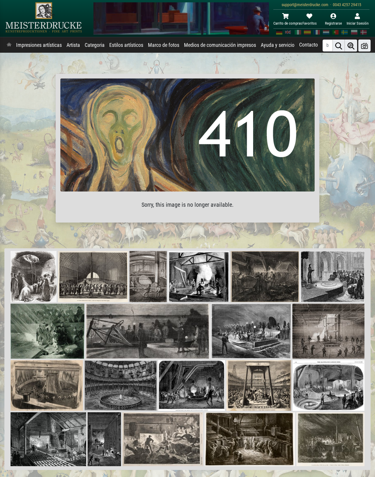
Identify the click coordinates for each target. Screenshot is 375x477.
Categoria (95, 45)
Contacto (308, 45)
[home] (9, 45)
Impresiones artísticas (39, 45)
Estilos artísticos (126, 45)
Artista (73, 45)
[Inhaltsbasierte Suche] (351, 46)
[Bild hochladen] (364, 46)
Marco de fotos (163, 45)
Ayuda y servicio (277, 45)
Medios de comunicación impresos (220, 45)
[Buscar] (339, 46)
